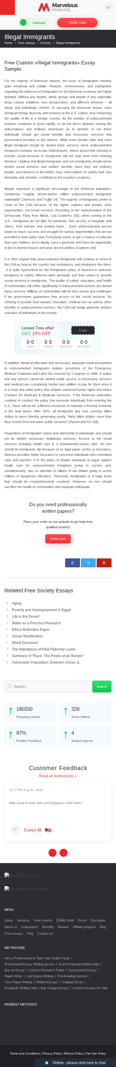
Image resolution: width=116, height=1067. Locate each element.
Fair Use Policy (96, 1053)
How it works (43, 920)
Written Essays (47, 982)
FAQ (30, 933)
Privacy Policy (52, 1053)
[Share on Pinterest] (104, 562)
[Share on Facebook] (72, 562)
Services (23, 920)
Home (8, 920)
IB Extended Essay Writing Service (29, 964)
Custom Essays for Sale (90, 988)
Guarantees (29, 927)
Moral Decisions (25, 643)
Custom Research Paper (47, 970)
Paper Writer (13, 976)
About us (10, 927)
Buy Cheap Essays (55, 988)
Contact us (45, 933)
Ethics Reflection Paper (31, 630)
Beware (63, 927)
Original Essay (72, 982)
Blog (103, 927)
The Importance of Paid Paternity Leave (44, 649)
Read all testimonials (56, 776)
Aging (16, 603)
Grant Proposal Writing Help (79, 964)
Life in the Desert (25, 616)
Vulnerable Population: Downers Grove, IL (46, 662)
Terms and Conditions (25, 1053)
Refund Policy (73, 1053)
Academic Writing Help (20, 988)
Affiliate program (84, 927)
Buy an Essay (14, 970)
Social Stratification (27, 636)
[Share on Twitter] (88, 562)
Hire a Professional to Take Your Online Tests (37, 958)
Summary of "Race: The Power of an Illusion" (48, 656)
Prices (82, 920)
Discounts (98, 920)
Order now (77, 23)
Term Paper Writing (18, 982)
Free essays (13, 933)
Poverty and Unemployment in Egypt (41, 610)
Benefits (48, 927)
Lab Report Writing (39, 976)
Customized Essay (82, 970)
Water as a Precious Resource (36, 623)
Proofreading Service (72, 976)
